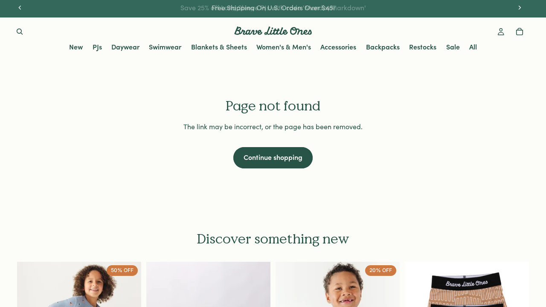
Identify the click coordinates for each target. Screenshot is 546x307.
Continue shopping (273, 157)
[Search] (19, 31)
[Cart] (519, 31)
